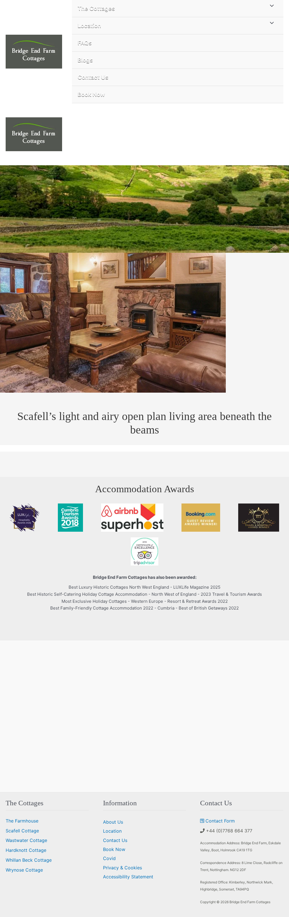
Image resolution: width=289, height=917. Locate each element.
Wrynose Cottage (24, 870)
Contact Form (220, 821)
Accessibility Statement (128, 876)
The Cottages (96, 8)
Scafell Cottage (22, 831)
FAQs (85, 42)
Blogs (85, 60)
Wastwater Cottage (26, 840)
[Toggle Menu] (270, 23)
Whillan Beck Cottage (29, 860)
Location (89, 25)
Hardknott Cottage (26, 850)
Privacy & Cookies (122, 867)
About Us (113, 822)
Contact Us (93, 77)
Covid (109, 858)
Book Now (91, 94)
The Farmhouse (22, 821)
